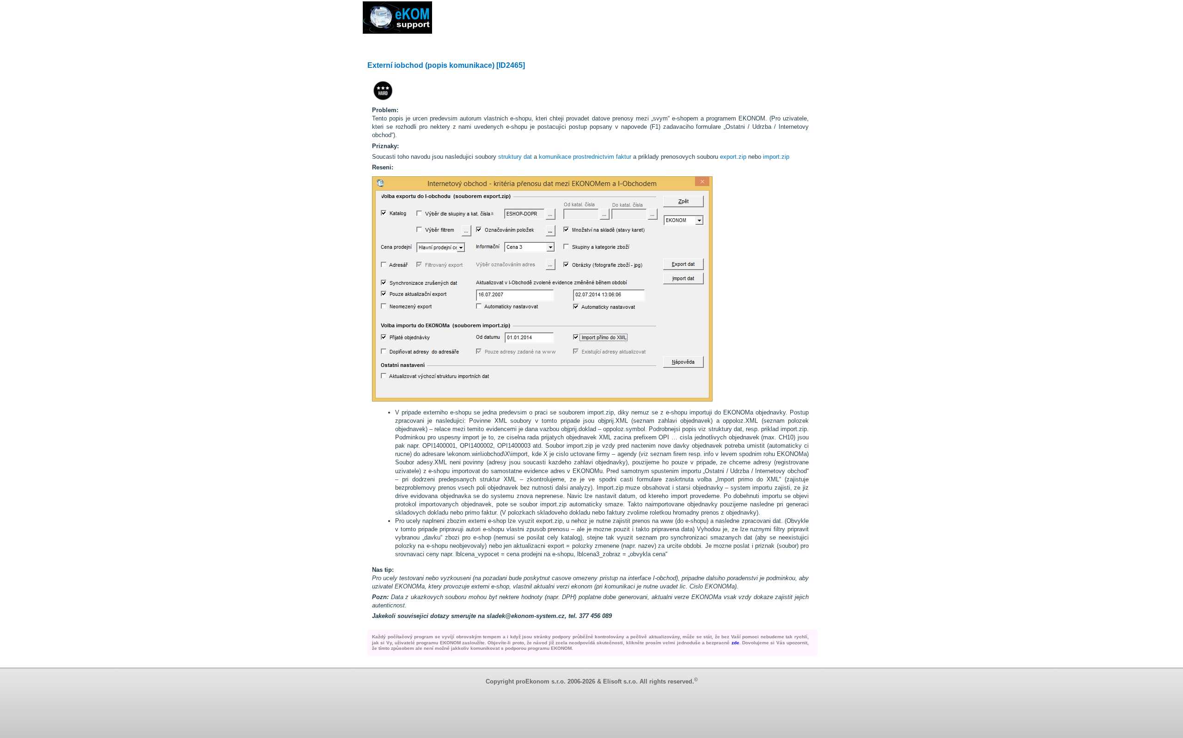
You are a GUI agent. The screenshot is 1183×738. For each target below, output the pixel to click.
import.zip (776, 156)
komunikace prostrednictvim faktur (585, 156)
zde (735, 642)
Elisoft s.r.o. (620, 681)
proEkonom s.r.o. (541, 681)
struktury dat (515, 156)
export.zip (733, 156)
